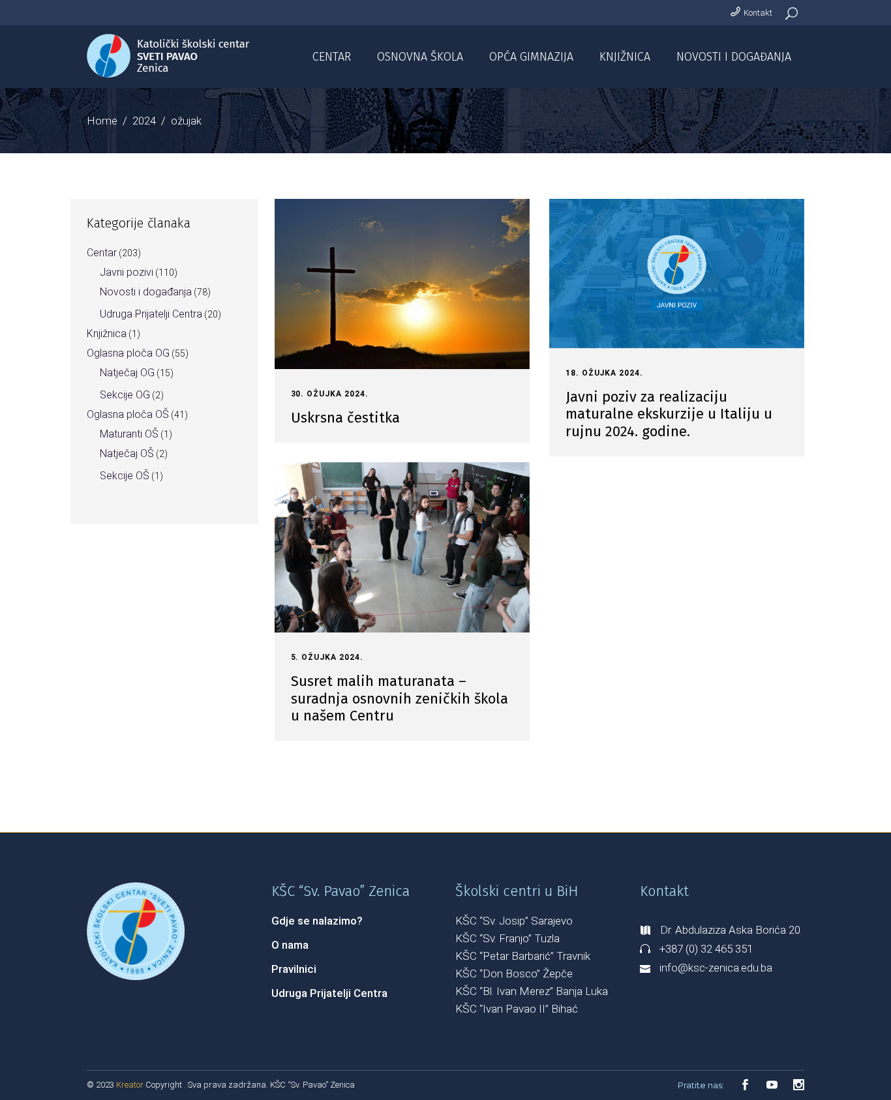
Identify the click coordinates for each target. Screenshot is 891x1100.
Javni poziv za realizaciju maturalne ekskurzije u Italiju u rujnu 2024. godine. (669, 414)
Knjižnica (107, 333)
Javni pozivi (126, 272)
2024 (144, 120)
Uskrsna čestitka (345, 417)
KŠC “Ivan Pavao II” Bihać (516, 1008)
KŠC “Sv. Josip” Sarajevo (514, 920)
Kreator (130, 1085)
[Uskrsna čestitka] (402, 284)
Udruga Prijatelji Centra (151, 314)
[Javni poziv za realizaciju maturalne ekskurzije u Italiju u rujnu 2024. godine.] (676, 273)
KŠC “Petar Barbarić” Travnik (522, 955)
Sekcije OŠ (124, 475)
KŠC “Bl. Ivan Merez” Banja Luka (531, 991)
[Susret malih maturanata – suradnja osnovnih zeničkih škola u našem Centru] (402, 547)
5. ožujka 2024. (327, 657)
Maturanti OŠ (129, 434)
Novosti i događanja (146, 292)
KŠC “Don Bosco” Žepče (514, 973)
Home (102, 120)
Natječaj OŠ (127, 453)
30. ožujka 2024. (330, 393)
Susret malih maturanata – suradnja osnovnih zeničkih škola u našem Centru (399, 698)
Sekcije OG (125, 395)
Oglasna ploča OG (128, 353)
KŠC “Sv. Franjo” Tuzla (507, 938)
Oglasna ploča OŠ (128, 414)
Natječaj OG (127, 372)
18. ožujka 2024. (604, 373)
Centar (102, 252)
